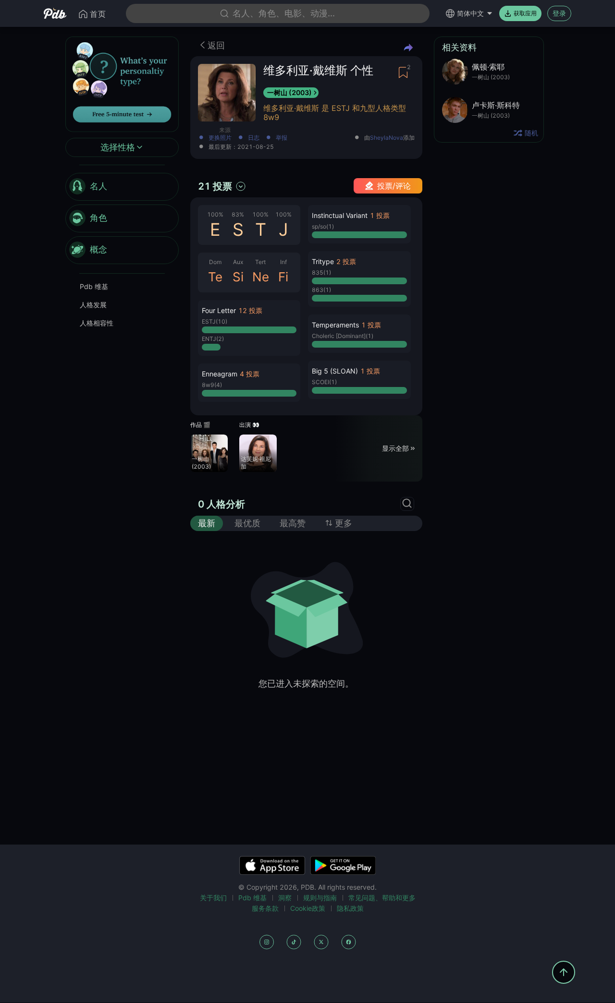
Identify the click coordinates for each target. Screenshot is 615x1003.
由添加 (389, 138)
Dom (215, 262)
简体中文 (470, 13)
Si (238, 276)
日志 (253, 138)
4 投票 (249, 374)
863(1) (321, 289)
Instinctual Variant (340, 215)
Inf (283, 262)
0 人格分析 (221, 504)
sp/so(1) (323, 226)
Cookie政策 (307, 908)
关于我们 (213, 898)
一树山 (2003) (289, 92)
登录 (559, 13)
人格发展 (93, 305)
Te (215, 276)
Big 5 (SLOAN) (335, 371)
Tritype (323, 261)
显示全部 (395, 448)
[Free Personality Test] (122, 83)
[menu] (122, 218)
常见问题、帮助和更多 (382, 898)
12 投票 (250, 310)
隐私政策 (350, 908)
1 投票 (380, 215)
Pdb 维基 (94, 286)
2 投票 (346, 261)
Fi (283, 276)
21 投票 (215, 186)
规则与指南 (320, 898)
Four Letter (219, 310)
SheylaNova (386, 138)
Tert (260, 262)
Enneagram (219, 374)
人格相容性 (96, 323)
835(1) (321, 272)
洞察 (285, 898)
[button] (249, 327)
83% (238, 214)
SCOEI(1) (324, 382)
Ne (260, 276)
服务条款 (265, 908)
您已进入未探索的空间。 (306, 683)
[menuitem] (122, 187)
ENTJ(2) (213, 338)
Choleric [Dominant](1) (342, 335)
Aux (238, 262)
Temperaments (335, 325)
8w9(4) (212, 384)
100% (215, 214)
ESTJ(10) (214, 321)
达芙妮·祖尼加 (256, 462)
